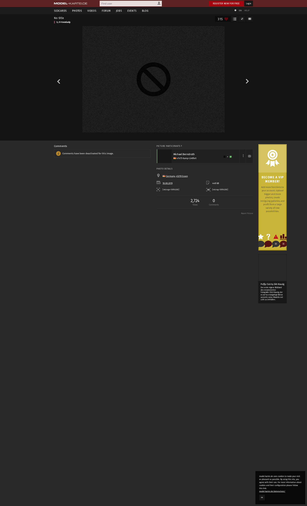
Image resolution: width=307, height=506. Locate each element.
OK (262, 497)
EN (240, 10)
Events (132, 10)
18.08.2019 (168, 183)
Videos (91, 10)
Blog (145, 10)
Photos (77, 10)
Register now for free (226, 3)
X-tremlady (64, 22)
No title (59, 18)
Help (246, 10)
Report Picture (247, 213)
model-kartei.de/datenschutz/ (272, 491)
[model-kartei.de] (70, 3)
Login (248, 3)
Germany (170, 176)
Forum (106, 10)
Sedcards (60, 10)
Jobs (119, 10)
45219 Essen (182, 176)
